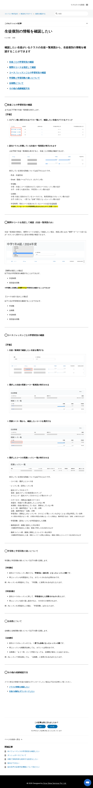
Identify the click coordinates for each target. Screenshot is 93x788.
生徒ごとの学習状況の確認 (21, 62)
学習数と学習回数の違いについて (24, 78)
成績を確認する (40, 14)
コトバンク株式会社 (11, 14)
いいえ (52, 726)
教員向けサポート (26, 14)
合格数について (16, 83)
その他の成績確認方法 (19, 88)
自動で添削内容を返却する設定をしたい (22, 759)
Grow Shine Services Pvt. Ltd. (54, 783)
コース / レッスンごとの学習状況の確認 (27, 72)
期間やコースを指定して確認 (22, 67)
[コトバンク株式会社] (14, 4)
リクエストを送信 (77, 5)
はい (40, 726)
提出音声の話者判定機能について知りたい (23, 767)
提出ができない (13, 763)
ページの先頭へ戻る (12, 739)
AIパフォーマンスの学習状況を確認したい (23, 751)
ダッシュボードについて (16, 755)
